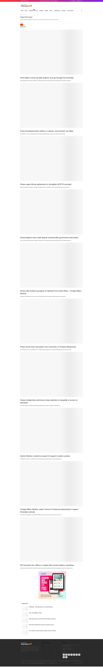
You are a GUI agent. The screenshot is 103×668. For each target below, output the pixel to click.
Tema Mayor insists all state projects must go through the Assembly (47, 78)
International (57, 10)
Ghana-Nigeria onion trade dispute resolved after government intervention (49, 238)
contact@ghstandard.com (69, 649)
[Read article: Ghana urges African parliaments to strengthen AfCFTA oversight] (51, 158)
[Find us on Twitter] (71, 1)
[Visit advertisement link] (52, 585)
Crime (43, 647)
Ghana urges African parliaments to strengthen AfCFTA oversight (45, 184)
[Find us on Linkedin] (71, 655)
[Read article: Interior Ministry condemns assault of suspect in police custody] (51, 430)
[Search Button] (81, 10)
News (50, 653)
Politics (36, 10)
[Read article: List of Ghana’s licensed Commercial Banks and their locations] (25, 632)
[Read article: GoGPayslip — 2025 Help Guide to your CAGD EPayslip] (25, 608)
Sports (50, 10)
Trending (31, 10)
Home (22, 10)
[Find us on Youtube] (73, 1)
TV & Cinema (57, 654)
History (50, 647)
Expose (43, 654)
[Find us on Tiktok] (64, 657)
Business (41, 10)
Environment (44, 653)
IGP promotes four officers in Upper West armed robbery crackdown (47, 565)
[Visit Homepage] (26, 5)
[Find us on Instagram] (81, 1)
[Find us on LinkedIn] (74, 1)
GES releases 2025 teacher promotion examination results (41, 624)
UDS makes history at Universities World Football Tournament (42, 618)
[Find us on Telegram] (79, 655)
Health (50, 646)
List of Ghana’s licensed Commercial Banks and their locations (42, 630)
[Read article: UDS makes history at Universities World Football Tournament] (25, 620)
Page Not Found (25, 14)
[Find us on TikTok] (80, 1)
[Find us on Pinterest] (77, 1)
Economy (43, 649)
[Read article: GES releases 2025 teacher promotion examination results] (25, 626)
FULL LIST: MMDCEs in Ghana (35, 612)
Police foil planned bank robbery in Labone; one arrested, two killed (46, 131)
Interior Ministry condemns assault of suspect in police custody (45, 456)
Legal (50, 650)
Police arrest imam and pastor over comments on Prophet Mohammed (48, 347)
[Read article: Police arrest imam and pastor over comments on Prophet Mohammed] (51, 321)
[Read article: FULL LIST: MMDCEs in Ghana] (25, 614)
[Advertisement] (62, 5)
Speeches (57, 650)
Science (56, 646)
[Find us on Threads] (74, 655)
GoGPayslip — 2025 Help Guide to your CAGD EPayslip (41, 606)
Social (56, 649)
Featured (63, 10)
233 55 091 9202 (68, 648)
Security (56, 647)
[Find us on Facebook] (70, 1)
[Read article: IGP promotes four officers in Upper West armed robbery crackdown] (51, 539)
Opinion (46, 10)
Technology (57, 653)
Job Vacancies (70, 10)
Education (44, 650)
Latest (25, 10)
